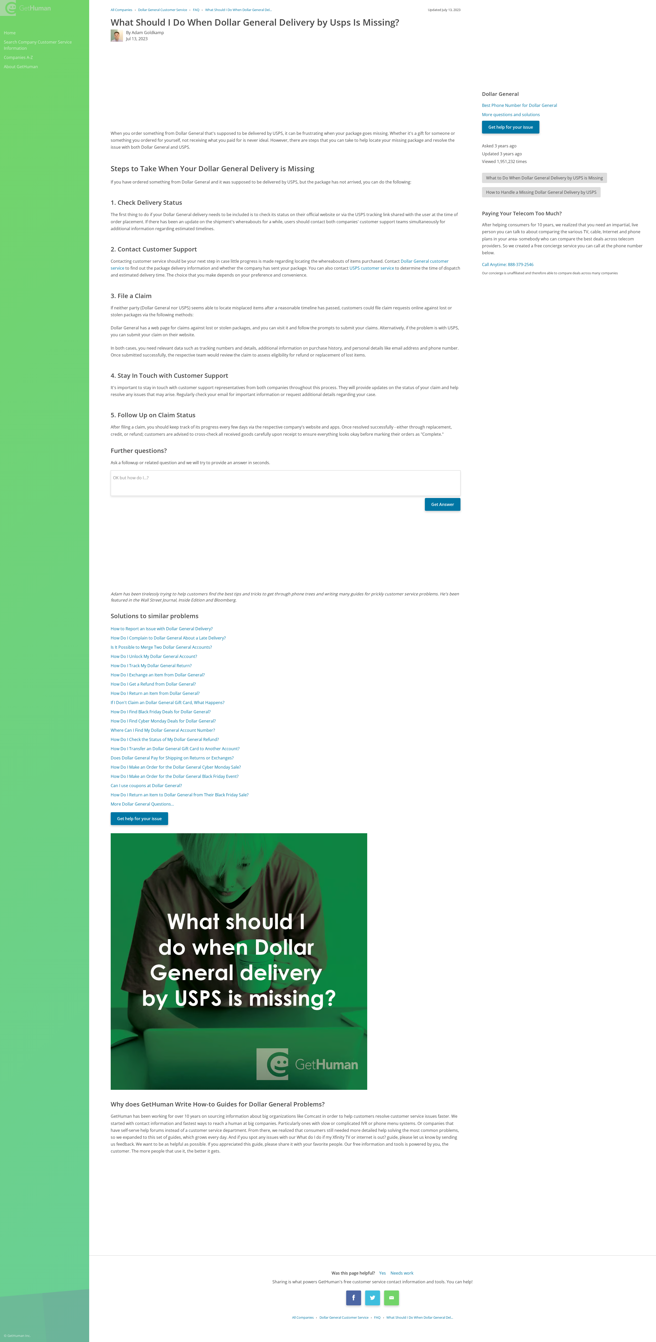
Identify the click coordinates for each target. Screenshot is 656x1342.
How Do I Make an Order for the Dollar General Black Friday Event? (175, 776)
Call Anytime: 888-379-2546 (508, 264)
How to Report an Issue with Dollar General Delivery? (162, 629)
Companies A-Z (18, 57)
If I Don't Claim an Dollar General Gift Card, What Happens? (167, 702)
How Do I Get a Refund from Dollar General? (153, 684)
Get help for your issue (139, 818)
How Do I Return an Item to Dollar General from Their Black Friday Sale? (180, 795)
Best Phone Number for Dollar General (519, 105)
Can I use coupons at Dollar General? (146, 785)
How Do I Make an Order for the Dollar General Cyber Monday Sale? (176, 767)
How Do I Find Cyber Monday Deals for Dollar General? (163, 721)
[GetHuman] (25, 8)
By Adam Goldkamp (145, 32)
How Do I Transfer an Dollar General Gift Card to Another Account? (175, 748)
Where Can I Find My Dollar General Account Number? (163, 730)
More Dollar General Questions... (142, 804)
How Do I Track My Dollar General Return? (151, 665)
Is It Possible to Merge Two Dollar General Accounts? (161, 647)
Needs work (402, 1273)
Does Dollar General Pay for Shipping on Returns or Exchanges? (172, 758)
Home (10, 33)
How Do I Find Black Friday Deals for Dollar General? (161, 712)
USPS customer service (372, 268)
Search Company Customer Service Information (38, 45)
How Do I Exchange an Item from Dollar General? (158, 675)
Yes (382, 1273)
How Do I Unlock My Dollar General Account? (154, 656)
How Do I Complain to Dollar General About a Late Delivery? (168, 638)
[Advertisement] (264, 86)
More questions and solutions (511, 114)
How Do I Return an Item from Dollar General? (155, 693)
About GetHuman (21, 66)
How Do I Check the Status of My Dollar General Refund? (165, 739)
